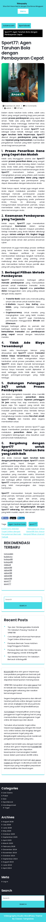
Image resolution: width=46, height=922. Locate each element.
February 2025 (9, 846)
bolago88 (8, 559)
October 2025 (9, 834)
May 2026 (7, 831)
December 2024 (10, 849)
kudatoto (8, 556)
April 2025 (7, 840)
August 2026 (8, 821)
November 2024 (10, 852)
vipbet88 (8, 567)
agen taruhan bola (17, 524)
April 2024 (7, 868)
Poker (5, 796)
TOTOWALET (9, 711)
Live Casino (8, 793)
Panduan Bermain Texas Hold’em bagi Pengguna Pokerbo (23, 644)
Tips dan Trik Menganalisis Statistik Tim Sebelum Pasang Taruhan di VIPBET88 (23, 630)
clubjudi (7, 564)
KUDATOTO (20, 728)
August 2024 (8, 862)
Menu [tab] (23, 11)
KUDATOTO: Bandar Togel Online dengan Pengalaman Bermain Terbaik (11, 532)
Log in (5, 881)
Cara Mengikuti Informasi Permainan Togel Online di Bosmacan (24, 638)
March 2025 (8, 843)
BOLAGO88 (9, 671)
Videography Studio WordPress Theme (23, 915)
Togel (7, 808)
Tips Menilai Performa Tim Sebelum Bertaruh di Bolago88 (23, 658)
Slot (4, 799)
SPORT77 (20, 704)
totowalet (8, 554)
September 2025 (10, 837)
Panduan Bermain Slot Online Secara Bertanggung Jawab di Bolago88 (24, 651)
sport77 (33, 524)
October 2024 (9, 856)
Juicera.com (8, 25)
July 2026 (7, 825)
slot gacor (32, 685)
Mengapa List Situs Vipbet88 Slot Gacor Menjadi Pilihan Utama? (34, 531)
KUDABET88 (36, 746)
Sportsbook (24, 25)
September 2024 (10, 859)
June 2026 (7, 828)
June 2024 (7, 865)
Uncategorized (9, 805)
